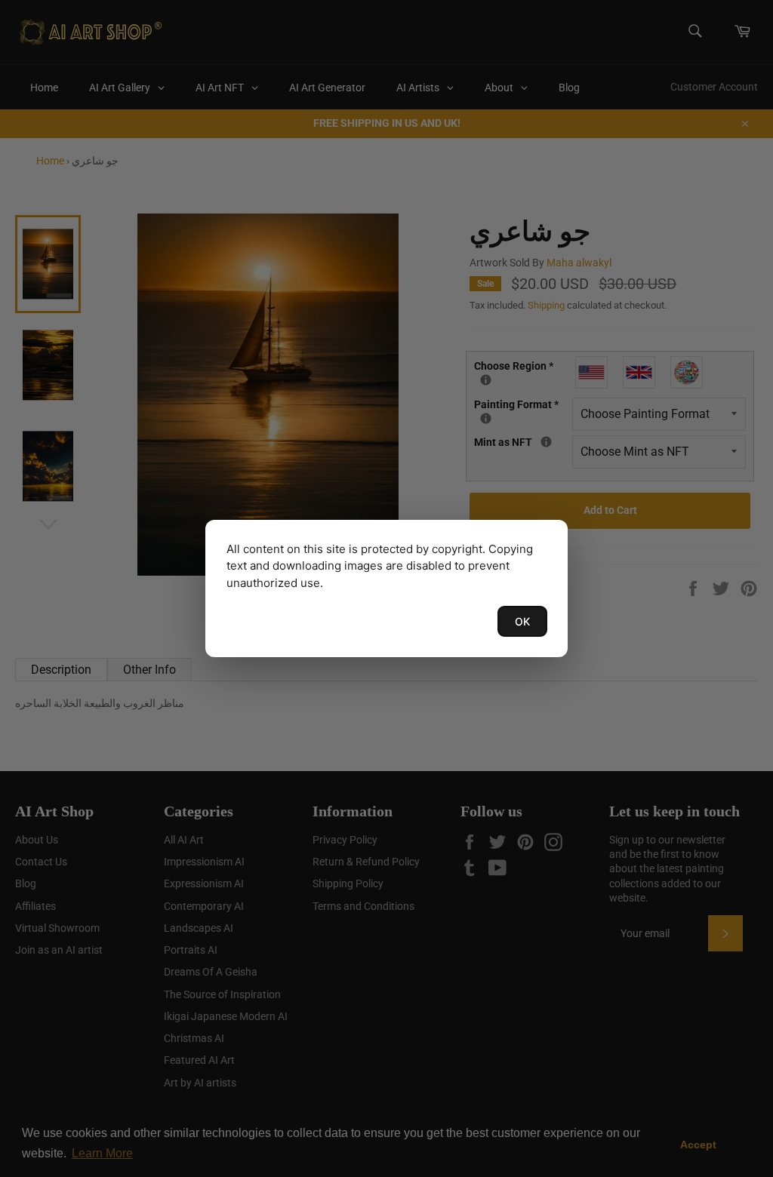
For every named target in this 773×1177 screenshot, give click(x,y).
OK (522, 621)
